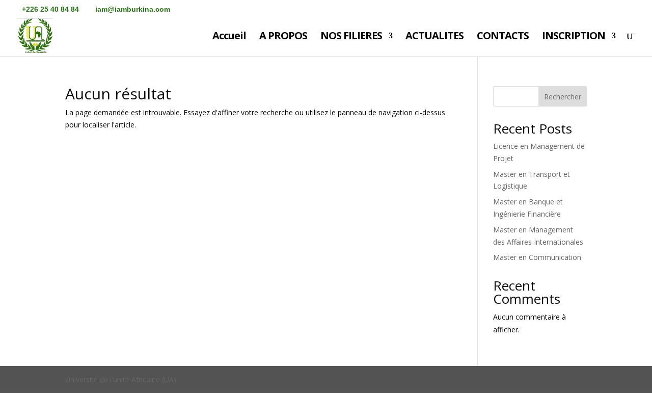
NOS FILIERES (351, 37)
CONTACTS (503, 37)
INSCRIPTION (573, 37)
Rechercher (562, 96)
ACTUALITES (434, 37)
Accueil (229, 37)
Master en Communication (537, 257)
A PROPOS (283, 37)
